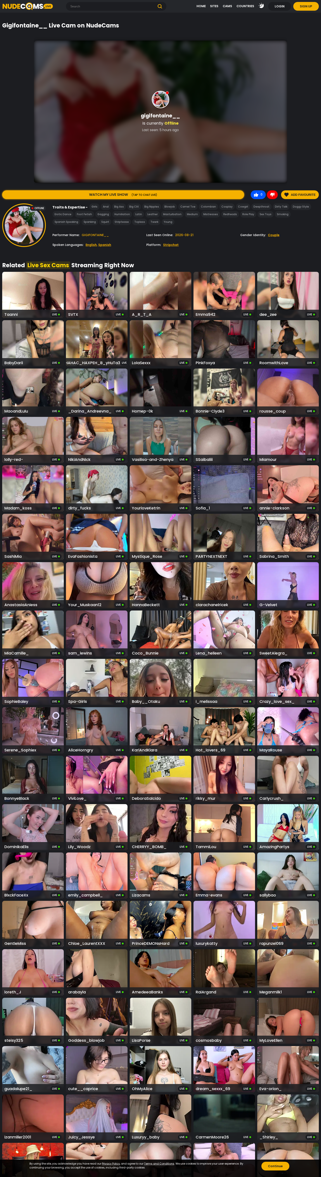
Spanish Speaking (66, 222)
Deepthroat (261, 206)
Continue (275, 1166)
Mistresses (210, 214)
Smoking (282, 214)
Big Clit (134, 206)
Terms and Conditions (159, 1163)
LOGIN (280, 6)
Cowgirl (243, 206)
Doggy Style (301, 206)
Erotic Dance (63, 214)
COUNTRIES (245, 6)
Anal (106, 206)
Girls (94, 206)
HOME (201, 6)
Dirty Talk (281, 206)
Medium (192, 214)
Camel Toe (187, 206)
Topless (139, 222)
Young (168, 222)
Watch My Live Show (123, 194)
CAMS (227, 6)
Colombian (208, 206)
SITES (214, 6)
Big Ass (119, 206)
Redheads (230, 214)
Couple (274, 235)
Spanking (90, 222)
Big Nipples (151, 206)
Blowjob (169, 206)
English (91, 245)
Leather (152, 214)
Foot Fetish (84, 214)
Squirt (105, 222)
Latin (138, 214)
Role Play (248, 214)
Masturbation (172, 214)
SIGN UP (306, 6)
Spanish (104, 245)
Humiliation (122, 214)
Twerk (154, 222)
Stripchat (171, 245)
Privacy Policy (111, 1163)
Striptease (122, 222)
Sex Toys (265, 214)
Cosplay (227, 206)
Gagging (103, 214)
